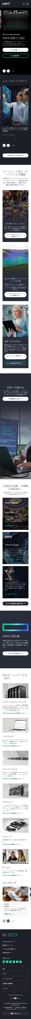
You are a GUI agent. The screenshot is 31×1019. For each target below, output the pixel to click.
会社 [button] (4, 969)
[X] (4, 961)
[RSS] (20, 961)
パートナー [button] (5, 988)
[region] (15, 41)
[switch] (15, 998)
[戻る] (4, 71)
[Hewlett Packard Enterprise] (6, 4)
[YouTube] (17, 961)
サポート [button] (5, 973)
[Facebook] (14, 961)
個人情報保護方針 (8, 1007)
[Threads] (10, 961)
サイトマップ (21, 1009)
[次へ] (8, 71)
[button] (24, 3)
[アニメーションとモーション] (15, 998)
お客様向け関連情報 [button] (8, 983)
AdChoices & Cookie (11, 1009)
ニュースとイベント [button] (7, 978)
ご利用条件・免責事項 (20, 1007)
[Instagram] (7, 961)
